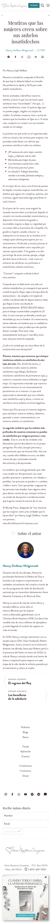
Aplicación (25, 751)
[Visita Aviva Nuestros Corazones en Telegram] (39, 794)
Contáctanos (25, 766)
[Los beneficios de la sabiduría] (48, 15)
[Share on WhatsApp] (22, 56)
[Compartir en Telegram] (8, 56)
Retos (26, 737)
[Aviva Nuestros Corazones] (14, 5)
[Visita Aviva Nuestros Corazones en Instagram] (6, 794)
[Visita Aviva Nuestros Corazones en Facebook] (12, 794)
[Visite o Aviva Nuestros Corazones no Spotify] (32, 794)
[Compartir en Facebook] (15, 56)
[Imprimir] (42, 56)
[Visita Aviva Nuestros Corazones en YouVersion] (45, 794)
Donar (34, 5)
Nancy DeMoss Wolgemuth (20, 50)
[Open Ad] (25, 897)
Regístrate (11, 831)
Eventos (25, 756)
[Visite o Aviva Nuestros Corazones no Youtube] (26, 794)
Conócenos (25, 771)
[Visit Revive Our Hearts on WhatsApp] (19, 794)
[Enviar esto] (35, 56)
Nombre (8, 815)
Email (7, 824)
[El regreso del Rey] (2, 15)
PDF (42, 50)
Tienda (25, 746)
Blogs (25, 732)
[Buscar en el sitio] (42, 5)
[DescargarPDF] (29, 56)
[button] (48, 5)
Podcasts (25, 727)
